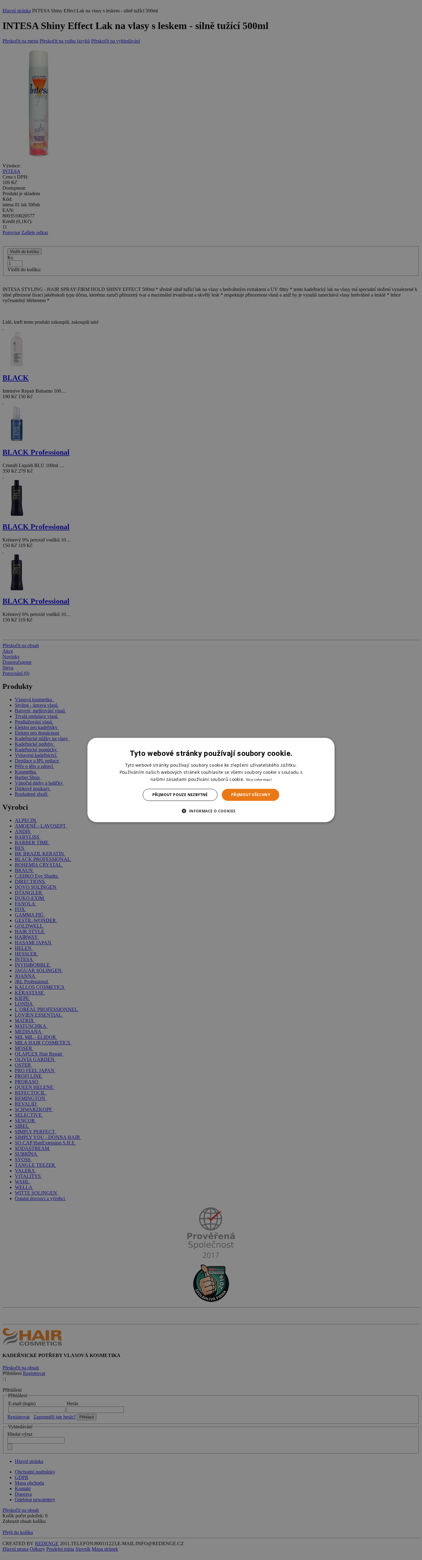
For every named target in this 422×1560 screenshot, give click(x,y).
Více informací (259, 779)
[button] (210, 810)
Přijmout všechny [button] (250, 794)
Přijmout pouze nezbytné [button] (180, 794)
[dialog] (211, 780)
